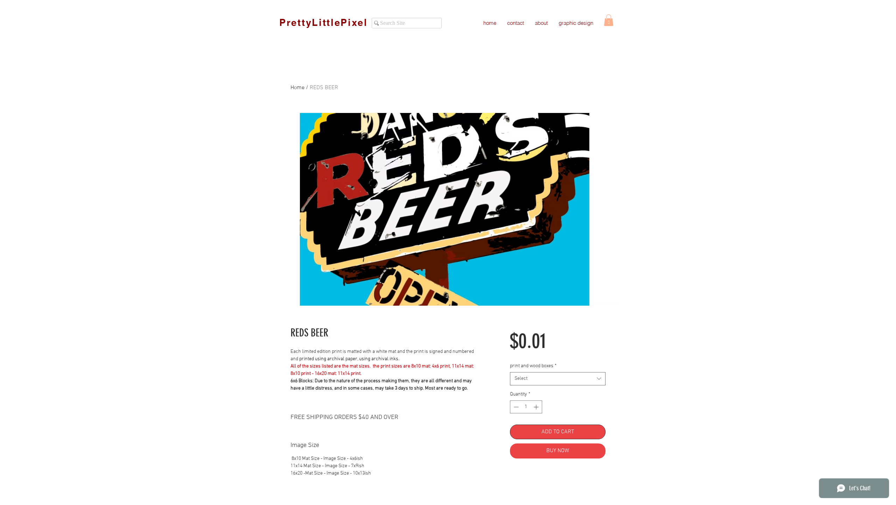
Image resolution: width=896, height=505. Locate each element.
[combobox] (558, 378)
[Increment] (536, 407)
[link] (609, 20)
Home (297, 87)
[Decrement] (515, 407)
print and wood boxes (533, 366)
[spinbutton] (526, 407)
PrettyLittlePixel (323, 22)
